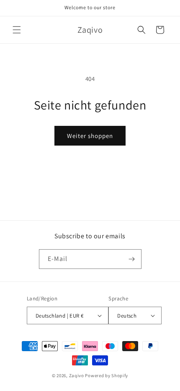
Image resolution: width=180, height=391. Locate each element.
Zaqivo (76, 375)
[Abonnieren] (132, 259)
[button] (17, 30)
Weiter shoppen (90, 136)
